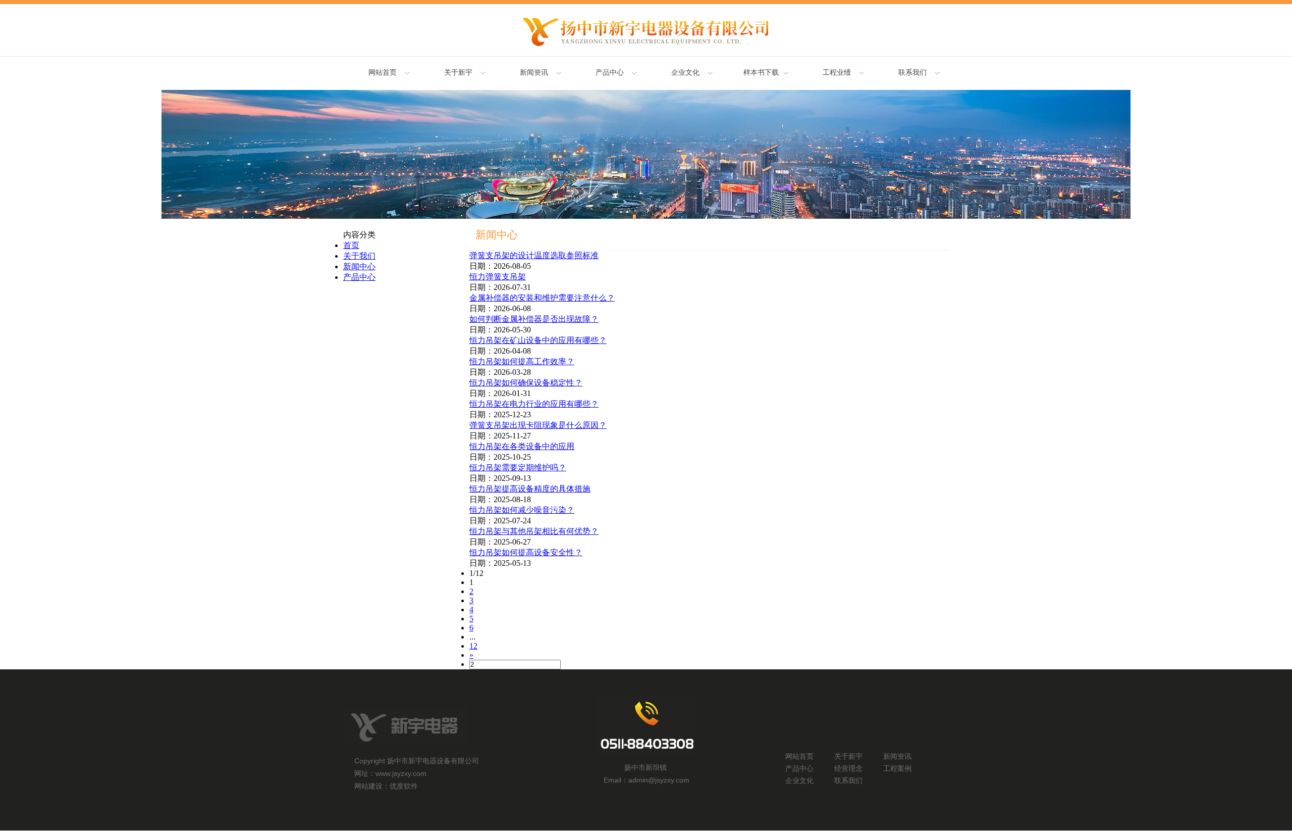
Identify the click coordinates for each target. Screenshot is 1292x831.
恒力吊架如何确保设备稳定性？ (525, 382)
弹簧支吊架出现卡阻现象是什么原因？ (538, 425)
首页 (351, 245)
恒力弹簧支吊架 (497, 276)
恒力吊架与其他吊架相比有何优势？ (534, 531)
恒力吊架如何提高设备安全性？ (525, 552)
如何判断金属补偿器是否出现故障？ (534, 319)
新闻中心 (359, 266)
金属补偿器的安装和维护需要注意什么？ (542, 298)
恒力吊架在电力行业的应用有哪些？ (534, 404)
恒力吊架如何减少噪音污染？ (521, 510)
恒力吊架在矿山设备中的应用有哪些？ (538, 340)
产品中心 (359, 277)
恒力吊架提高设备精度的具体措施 (529, 488)
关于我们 (359, 256)
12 (473, 646)
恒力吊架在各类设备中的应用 (521, 446)
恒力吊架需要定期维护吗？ (517, 467)
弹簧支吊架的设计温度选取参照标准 (534, 255)
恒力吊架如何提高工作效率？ (521, 361)
